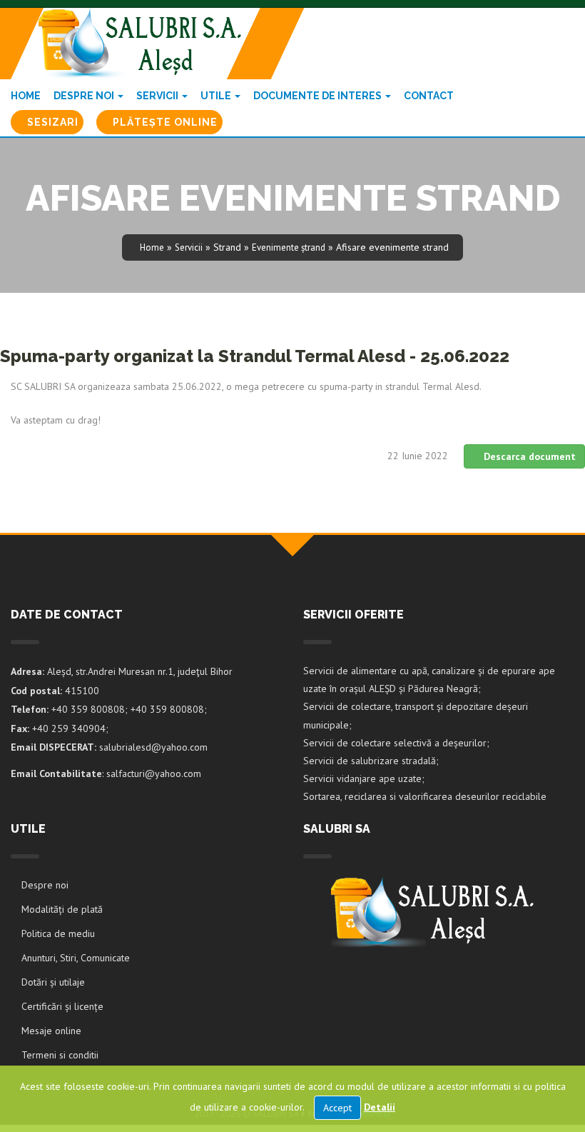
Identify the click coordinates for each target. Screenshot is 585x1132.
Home (26, 95)
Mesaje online (51, 1030)
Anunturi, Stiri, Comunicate (75, 957)
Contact (429, 95)
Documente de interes (318, 95)
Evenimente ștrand (288, 247)
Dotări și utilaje (53, 982)
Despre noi (85, 95)
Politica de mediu (58, 933)
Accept (337, 1107)
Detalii (379, 1107)
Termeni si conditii (59, 1054)
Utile (216, 95)
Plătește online (164, 122)
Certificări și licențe (62, 1006)
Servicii (158, 95)
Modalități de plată (62, 909)
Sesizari (51, 122)
